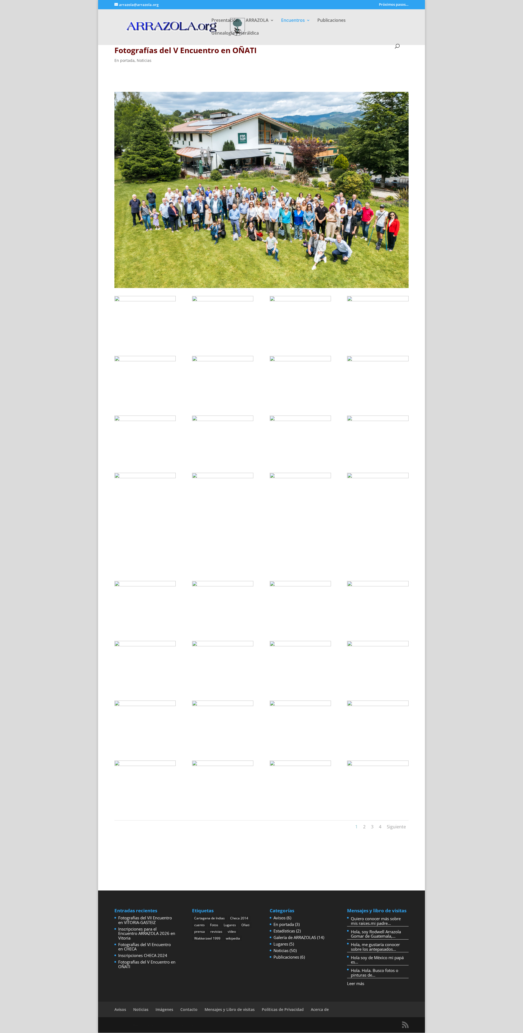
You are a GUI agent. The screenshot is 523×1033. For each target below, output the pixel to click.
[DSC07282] (222, 339)
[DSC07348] (145, 744)
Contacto (188, 1009)
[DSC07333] (300, 625)
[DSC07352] (145, 804)
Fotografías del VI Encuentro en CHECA (144, 947)
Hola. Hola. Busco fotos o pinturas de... (374, 973)
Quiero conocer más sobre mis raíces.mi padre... (376, 921)
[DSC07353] (222, 801)
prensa (199, 931)
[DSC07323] (377, 516)
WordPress (188, 1025)
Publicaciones (331, 20)
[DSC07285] (377, 339)
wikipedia (233, 938)
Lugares (230, 925)
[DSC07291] (222, 399)
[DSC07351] (377, 744)
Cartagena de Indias (209, 918)
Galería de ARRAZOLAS (294, 937)
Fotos (214, 925)
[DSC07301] (300, 456)
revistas (216, 931)
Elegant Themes (144, 1025)
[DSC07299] (222, 456)
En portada (124, 60)
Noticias (144, 60)
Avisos (279, 917)
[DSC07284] (300, 339)
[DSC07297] (377, 396)
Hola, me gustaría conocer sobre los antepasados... (375, 947)
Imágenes (164, 1009)
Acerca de (320, 1009)
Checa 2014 (239, 918)
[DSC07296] (300, 396)
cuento (199, 925)
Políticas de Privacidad (283, 1009)
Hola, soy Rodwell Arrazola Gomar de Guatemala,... (376, 934)
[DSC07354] (300, 801)
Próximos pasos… (394, 5)
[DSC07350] (300, 744)
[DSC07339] (222, 684)
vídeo (232, 931)
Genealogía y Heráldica (235, 33)
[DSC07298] (145, 456)
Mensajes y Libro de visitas (230, 1009)
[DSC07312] (300, 513)
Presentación (225, 20)
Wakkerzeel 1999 (207, 938)
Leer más (355, 983)
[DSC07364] (377, 802)
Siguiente (396, 827)
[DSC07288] (145, 399)
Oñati (245, 925)
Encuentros (293, 20)
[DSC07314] (222, 516)
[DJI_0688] (145, 339)
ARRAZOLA (257, 20)
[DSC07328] (145, 625)
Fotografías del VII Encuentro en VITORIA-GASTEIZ (145, 920)
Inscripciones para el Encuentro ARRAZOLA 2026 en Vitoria (146, 933)
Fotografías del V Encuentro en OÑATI (146, 964)
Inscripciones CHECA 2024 (142, 955)
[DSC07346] (377, 684)
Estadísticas (284, 931)
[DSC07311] (145, 565)
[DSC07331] (222, 625)
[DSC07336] (377, 622)
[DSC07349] (222, 741)
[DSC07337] (145, 684)
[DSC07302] (377, 456)
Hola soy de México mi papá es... (377, 960)
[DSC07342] (300, 684)
